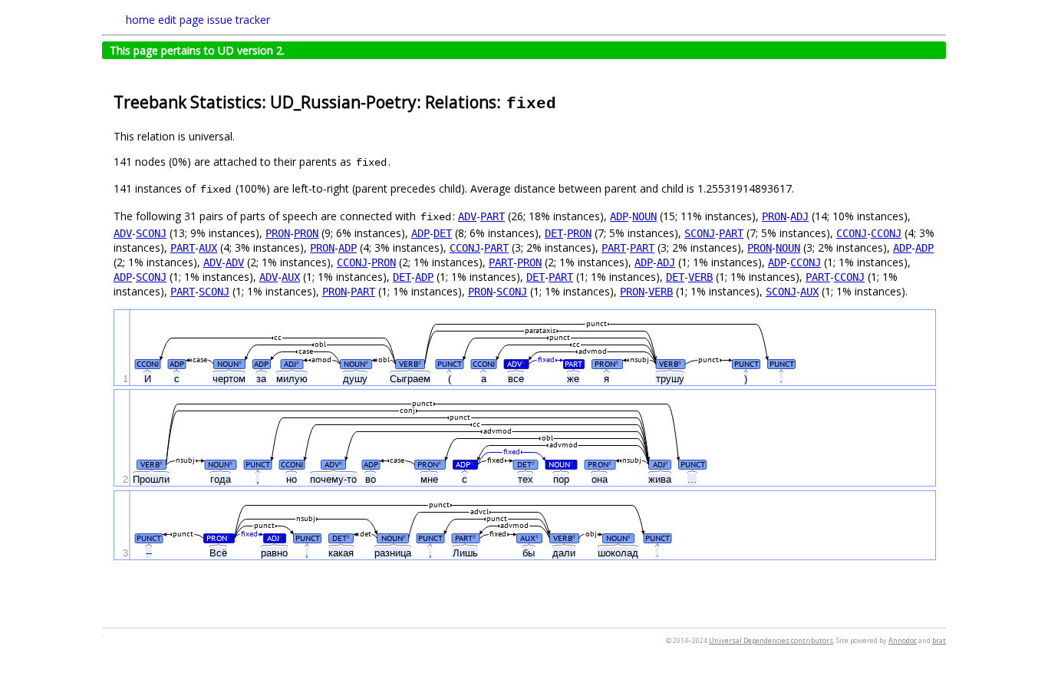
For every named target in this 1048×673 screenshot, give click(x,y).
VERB (700, 277)
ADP (619, 216)
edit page (181, 19)
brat (939, 640)
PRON (774, 216)
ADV (467, 216)
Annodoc (902, 640)
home (140, 19)
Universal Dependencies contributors (771, 640)
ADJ (799, 216)
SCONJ (151, 233)
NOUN (644, 216)
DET (442, 233)
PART (492, 216)
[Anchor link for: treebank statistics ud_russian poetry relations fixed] (566, 101)
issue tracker (238, 19)
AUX (208, 248)
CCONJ (851, 233)
